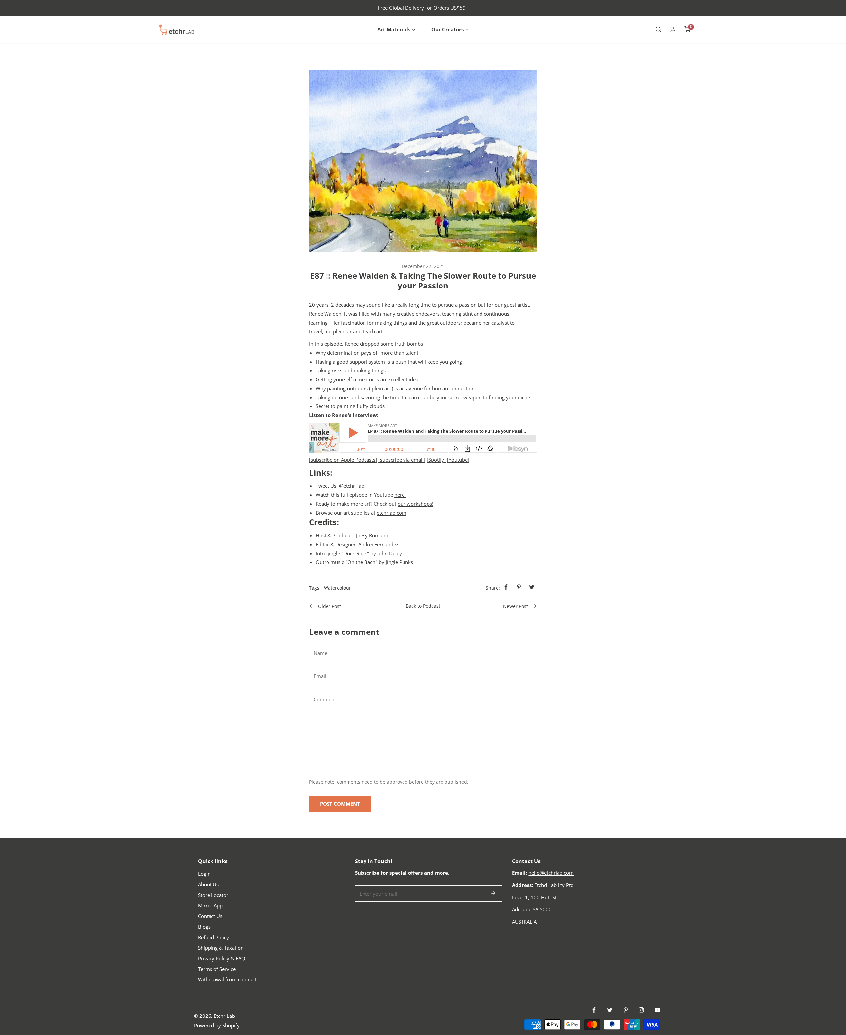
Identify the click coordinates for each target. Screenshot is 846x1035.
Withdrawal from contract (227, 979)
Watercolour (337, 588)
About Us (208, 884)
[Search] (658, 29)
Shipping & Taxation (221, 947)
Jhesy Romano (372, 535)
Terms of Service (217, 969)
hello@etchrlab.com (551, 872)
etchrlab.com (391, 512)
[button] (396, 29)
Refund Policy (213, 937)
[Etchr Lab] (176, 29)
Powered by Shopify (217, 1025)
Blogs (204, 926)
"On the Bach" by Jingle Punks (379, 562)
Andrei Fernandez (378, 544)
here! (400, 494)
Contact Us (210, 916)
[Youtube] (458, 459)
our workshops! (415, 503)
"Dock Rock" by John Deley (371, 553)
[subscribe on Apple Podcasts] (343, 459)
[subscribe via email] (401, 459)
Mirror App (210, 905)
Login (204, 873)
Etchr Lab (224, 1016)
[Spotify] (436, 459)
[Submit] (493, 893)
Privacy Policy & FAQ (221, 958)
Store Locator (213, 895)
